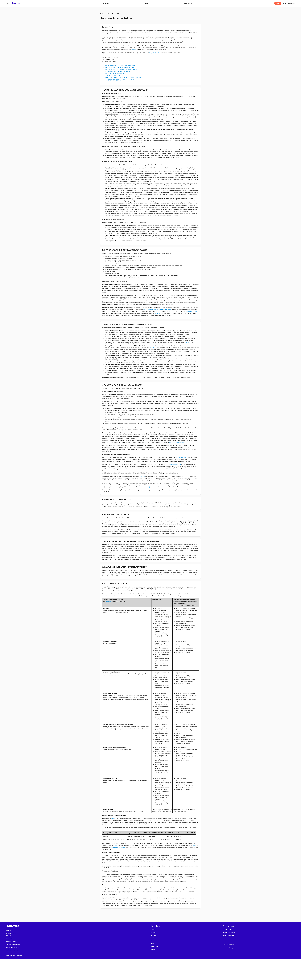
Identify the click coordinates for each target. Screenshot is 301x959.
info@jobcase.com (154, 52)
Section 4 (157, 313)
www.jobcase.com (190, 41)
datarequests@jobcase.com (176, 442)
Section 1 (108, 601)
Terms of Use (152, 347)
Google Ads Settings (191, 311)
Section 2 (188, 342)
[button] (8, 3)
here (145, 442)
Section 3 (142, 476)
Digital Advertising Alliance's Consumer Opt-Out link (157, 309)
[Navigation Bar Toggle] (7, 3)
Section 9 (133, 49)
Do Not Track (128, 902)
